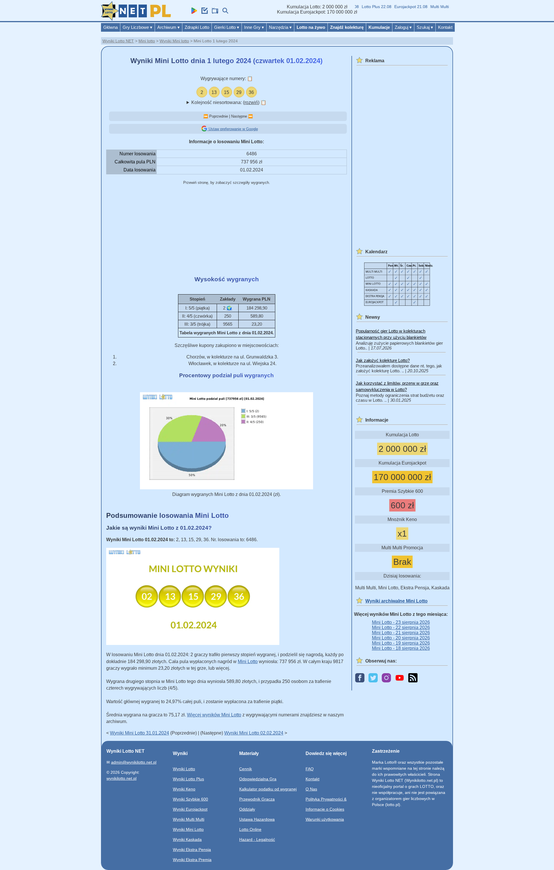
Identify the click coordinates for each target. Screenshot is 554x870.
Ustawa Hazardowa (257, 819)
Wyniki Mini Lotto (188, 829)
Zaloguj (403, 27)
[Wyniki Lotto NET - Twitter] (373, 678)
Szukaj (425, 27)
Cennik (245, 769)
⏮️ (205, 116)
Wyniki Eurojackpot (190, 809)
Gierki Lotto (226, 27)
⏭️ (250, 116)
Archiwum (168, 27)
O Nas (311, 789)
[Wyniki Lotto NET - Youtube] (400, 678)
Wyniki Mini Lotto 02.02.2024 (253, 733)
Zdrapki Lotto (197, 27)
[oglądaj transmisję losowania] (213, 12)
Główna (110, 27)
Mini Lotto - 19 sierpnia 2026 (401, 643)
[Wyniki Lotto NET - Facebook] (360, 678)
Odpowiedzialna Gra (257, 779)
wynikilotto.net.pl (121, 778)
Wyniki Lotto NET (118, 41)
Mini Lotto (248, 661)
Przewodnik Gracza (257, 799)
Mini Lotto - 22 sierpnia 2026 (401, 627)
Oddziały (247, 809)
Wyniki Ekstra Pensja (192, 849)
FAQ (310, 769)
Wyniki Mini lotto (174, 41)
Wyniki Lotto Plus (188, 779)
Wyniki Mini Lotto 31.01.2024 (139, 733)
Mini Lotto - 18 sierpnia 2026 (401, 648)
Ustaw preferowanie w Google (232, 129)
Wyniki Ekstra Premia (192, 859)
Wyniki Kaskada (187, 839)
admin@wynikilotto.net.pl (133, 762)
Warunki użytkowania (325, 819)
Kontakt (445, 27)
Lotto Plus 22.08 (367, 6)
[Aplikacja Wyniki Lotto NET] (192, 12)
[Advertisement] (226, 230)
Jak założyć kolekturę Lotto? (383, 360)
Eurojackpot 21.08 (401, 6)
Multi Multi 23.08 (436, 6)
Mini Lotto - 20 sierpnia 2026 (401, 637)
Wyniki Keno (184, 789)
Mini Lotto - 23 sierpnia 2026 (401, 622)
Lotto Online (250, 829)
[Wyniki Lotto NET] (136, 19)
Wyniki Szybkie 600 (190, 799)
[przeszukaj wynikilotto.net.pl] (224, 12)
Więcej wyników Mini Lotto (214, 714)
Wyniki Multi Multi (188, 819)
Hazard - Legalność (257, 839)
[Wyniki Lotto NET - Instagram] (386, 678)
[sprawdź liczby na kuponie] (203, 12)
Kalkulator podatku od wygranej (268, 789)
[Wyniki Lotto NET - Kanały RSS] (413, 678)
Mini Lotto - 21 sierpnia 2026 (401, 632)
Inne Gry (254, 27)
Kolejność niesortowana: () (228, 102)
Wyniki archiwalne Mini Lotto (396, 601)
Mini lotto (146, 41)
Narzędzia (280, 27)
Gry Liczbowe (137, 27)
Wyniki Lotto (184, 769)
